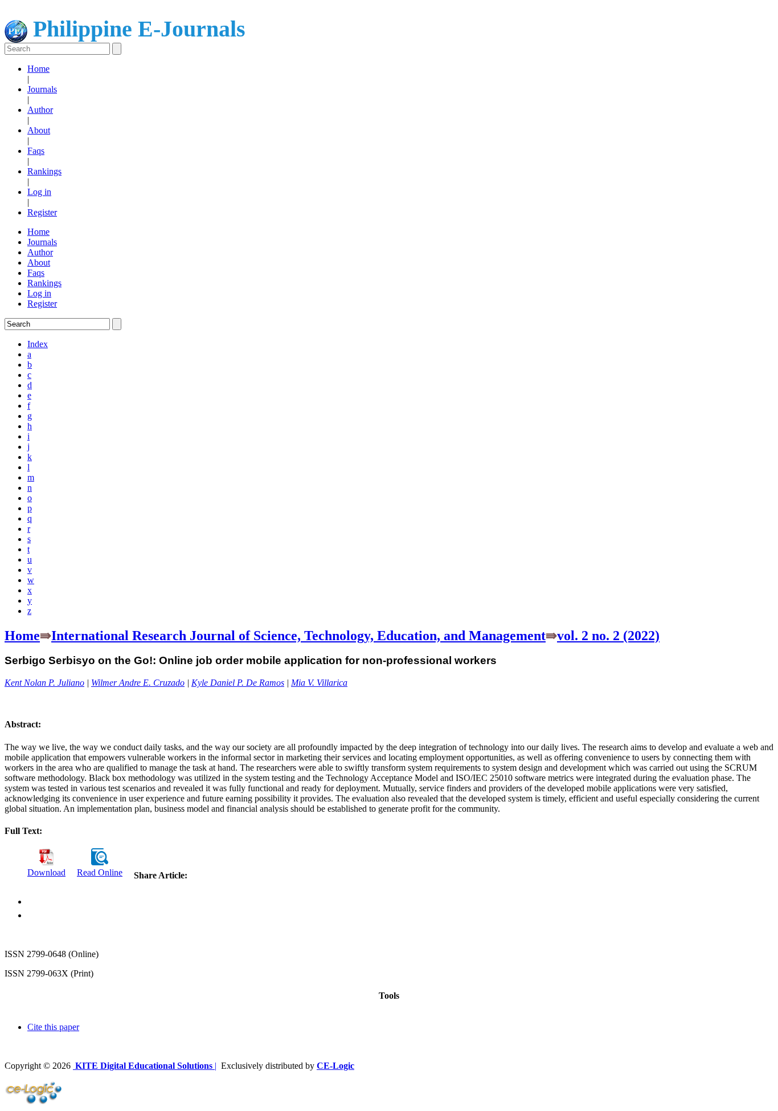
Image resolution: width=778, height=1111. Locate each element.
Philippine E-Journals (136, 29)
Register (42, 212)
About (38, 130)
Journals (42, 89)
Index (37, 344)
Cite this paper (53, 1027)
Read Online (99, 872)
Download (46, 872)
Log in (39, 192)
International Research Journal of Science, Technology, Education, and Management (298, 635)
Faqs (35, 151)
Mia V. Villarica (319, 682)
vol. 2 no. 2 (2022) (608, 635)
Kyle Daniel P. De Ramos (237, 682)
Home (38, 69)
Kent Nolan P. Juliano (44, 682)
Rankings (44, 171)
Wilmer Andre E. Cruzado (138, 682)
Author (40, 110)
